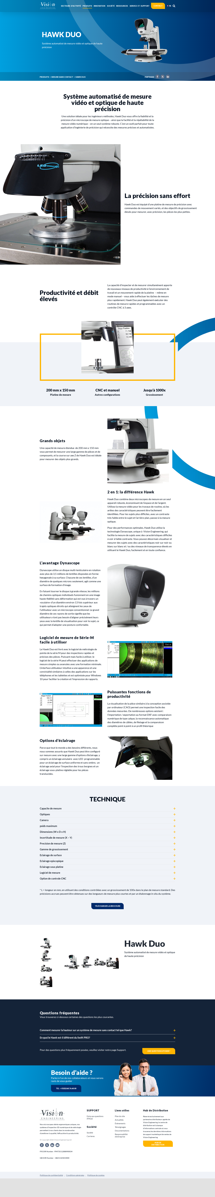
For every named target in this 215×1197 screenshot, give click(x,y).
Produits (44, 77)
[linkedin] (52, 1145)
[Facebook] (156, 77)
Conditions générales (75, 1175)
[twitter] (47, 1145)
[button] (174, 6)
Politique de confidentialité (51, 1175)
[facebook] (42, 1145)
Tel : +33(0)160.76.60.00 (66, 1088)
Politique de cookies (96, 1175)
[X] (162, 77)
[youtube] (57, 1145)
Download (107, 906)
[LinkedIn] (167, 77)
